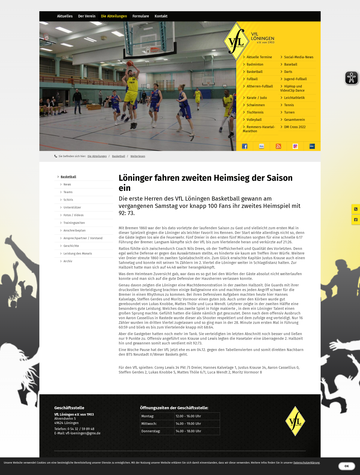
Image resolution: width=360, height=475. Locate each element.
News (67, 184)
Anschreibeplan (75, 230)
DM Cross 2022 (295, 127)
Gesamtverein (294, 120)
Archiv (68, 261)
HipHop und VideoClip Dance (292, 88)
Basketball (254, 72)
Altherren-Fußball (260, 86)
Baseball (290, 64)
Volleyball (254, 120)
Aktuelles (65, 16)
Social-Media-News (298, 57)
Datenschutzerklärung (306, 462)
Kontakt (161, 16)
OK (347, 466)
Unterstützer (72, 207)
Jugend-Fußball (295, 79)
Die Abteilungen (114, 16)
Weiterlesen (137, 156)
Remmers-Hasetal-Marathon (259, 129)
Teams (68, 192)
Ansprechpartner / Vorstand (83, 238)
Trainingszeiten (74, 223)
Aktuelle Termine (259, 57)
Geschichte (71, 246)
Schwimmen (256, 105)
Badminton (255, 64)
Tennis (289, 105)
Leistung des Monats (78, 253)
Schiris (68, 200)
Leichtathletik (294, 98)
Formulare (141, 16)
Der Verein (86, 16)
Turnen (289, 112)
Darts (288, 72)
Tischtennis (255, 112)
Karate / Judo (257, 98)
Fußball (252, 79)
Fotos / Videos (73, 215)
